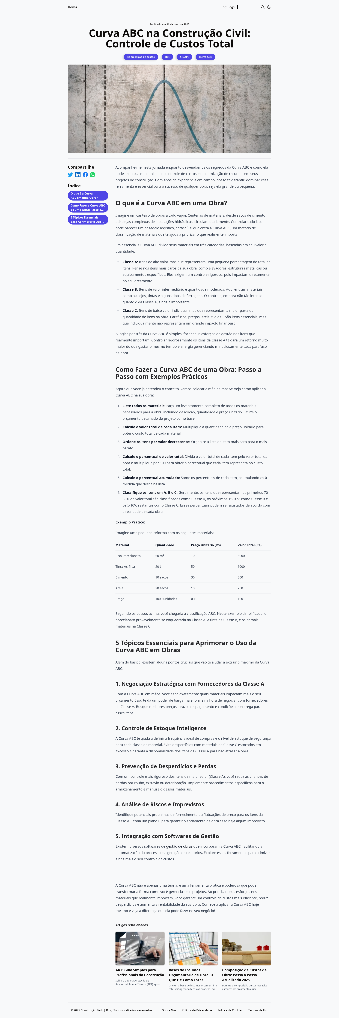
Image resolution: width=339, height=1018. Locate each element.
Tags (231, 7)
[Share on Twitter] (70, 174)
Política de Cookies (230, 1010)
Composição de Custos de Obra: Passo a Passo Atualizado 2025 (244, 975)
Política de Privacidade (197, 1010)
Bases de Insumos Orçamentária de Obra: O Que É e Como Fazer (191, 975)
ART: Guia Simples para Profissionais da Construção (139, 972)
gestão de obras (179, 846)
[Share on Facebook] (85, 174)
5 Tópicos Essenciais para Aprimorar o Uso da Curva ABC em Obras (88, 220)
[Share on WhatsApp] (92, 174)
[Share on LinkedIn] (78, 174)
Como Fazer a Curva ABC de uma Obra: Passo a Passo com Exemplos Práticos (88, 208)
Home (72, 7)
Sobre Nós (169, 1010)
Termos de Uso (258, 1010)
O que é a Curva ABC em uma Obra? (84, 196)
